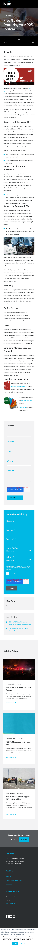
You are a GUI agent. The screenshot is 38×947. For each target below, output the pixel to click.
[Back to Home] (7, 3)
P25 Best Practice (26, 400)
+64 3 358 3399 (10, 903)
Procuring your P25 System (19, 386)
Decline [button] (22, 943)
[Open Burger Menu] (33, 3)
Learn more (22, 407)
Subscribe (24, 839)
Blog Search (12, 601)
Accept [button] (15, 943)
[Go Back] (19, 40)
